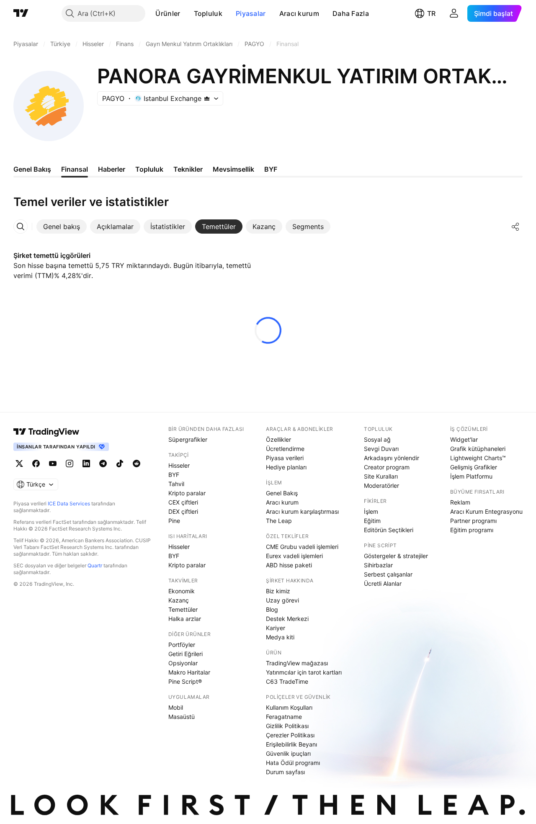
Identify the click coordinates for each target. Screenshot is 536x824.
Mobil (175, 707)
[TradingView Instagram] (69, 463)
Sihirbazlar (378, 565)
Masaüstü (181, 716)
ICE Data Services (69, 503)
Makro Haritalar (189, 672)
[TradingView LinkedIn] (86, 463)
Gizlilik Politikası (287, 725)
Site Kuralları (381, 476)
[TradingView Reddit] (136, 463)
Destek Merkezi (287, 618)
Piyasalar (251, 13)
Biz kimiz (278, 591)
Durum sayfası (285, 771)
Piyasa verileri (285, 457)
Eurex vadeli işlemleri (294, 555)
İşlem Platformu (471, 476)
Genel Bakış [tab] (32, 169)
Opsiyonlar (183, 663)
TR (431, 13)
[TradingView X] (19, 463)
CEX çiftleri (183, 502)
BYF (173, 474)
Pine (174, 520)
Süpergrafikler (187, 439)
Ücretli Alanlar (383, 583)
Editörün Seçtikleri (388, 529)
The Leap (279, 520)
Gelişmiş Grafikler (473, 467)
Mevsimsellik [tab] (233, 169)
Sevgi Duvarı (381, 448)
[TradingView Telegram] (103, 463)
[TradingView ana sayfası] (20, 13)
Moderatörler (381, 485)
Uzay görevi (282, 600)
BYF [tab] (270, 169)
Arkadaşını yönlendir (391, 457)
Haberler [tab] (111, 169)
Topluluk (208, 13)
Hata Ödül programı (293, 762)
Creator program (387, 467)
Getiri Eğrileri (185, 653)
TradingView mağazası (297, 663)
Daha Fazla (350, 13)
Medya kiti (280, 637)
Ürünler (167, 13)
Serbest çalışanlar (388, 574)
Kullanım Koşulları (289, 707)
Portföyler (181, 644)
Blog (272, 609)
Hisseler (179, 465)
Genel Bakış (282, 493)
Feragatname (284, 716)
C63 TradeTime (287, 681)
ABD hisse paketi (289, 565)
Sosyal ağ (377, 439)
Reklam (460, 502)
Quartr (95, 565)
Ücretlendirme (285, 448)
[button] (187, 13)
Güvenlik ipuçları (288, 753)
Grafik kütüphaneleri (477, 448)
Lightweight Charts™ (478, 457)
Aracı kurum (299, 13)
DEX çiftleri (183, 511)
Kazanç (178, 600)
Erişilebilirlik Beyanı (291, 744)
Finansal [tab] (74, 169)
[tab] (61, 226)
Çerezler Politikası (290, 735)
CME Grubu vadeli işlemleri (302, 546)
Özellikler (278, 439)
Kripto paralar (187, 493)
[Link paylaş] (515, 226)
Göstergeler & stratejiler (396, 555)
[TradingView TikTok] (120, 463)
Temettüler (183, 609)
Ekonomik (181, 591)
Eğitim (372, 520)
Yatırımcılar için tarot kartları (304, 672)
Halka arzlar (184, 618)
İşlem (371, 511)
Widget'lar (464, 439)
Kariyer (275, 627)
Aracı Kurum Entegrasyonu (486, 511)
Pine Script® (185, 681)
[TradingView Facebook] (36, 463)
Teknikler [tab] (188, 169)
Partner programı (473, 520)
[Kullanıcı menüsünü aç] (454, 13)
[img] (207, 98)
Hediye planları (286, 467)
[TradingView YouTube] (53, 463)
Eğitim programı (471, 529)
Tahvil (176, 483)
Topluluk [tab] (149, 169)
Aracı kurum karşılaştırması (302, 511)
